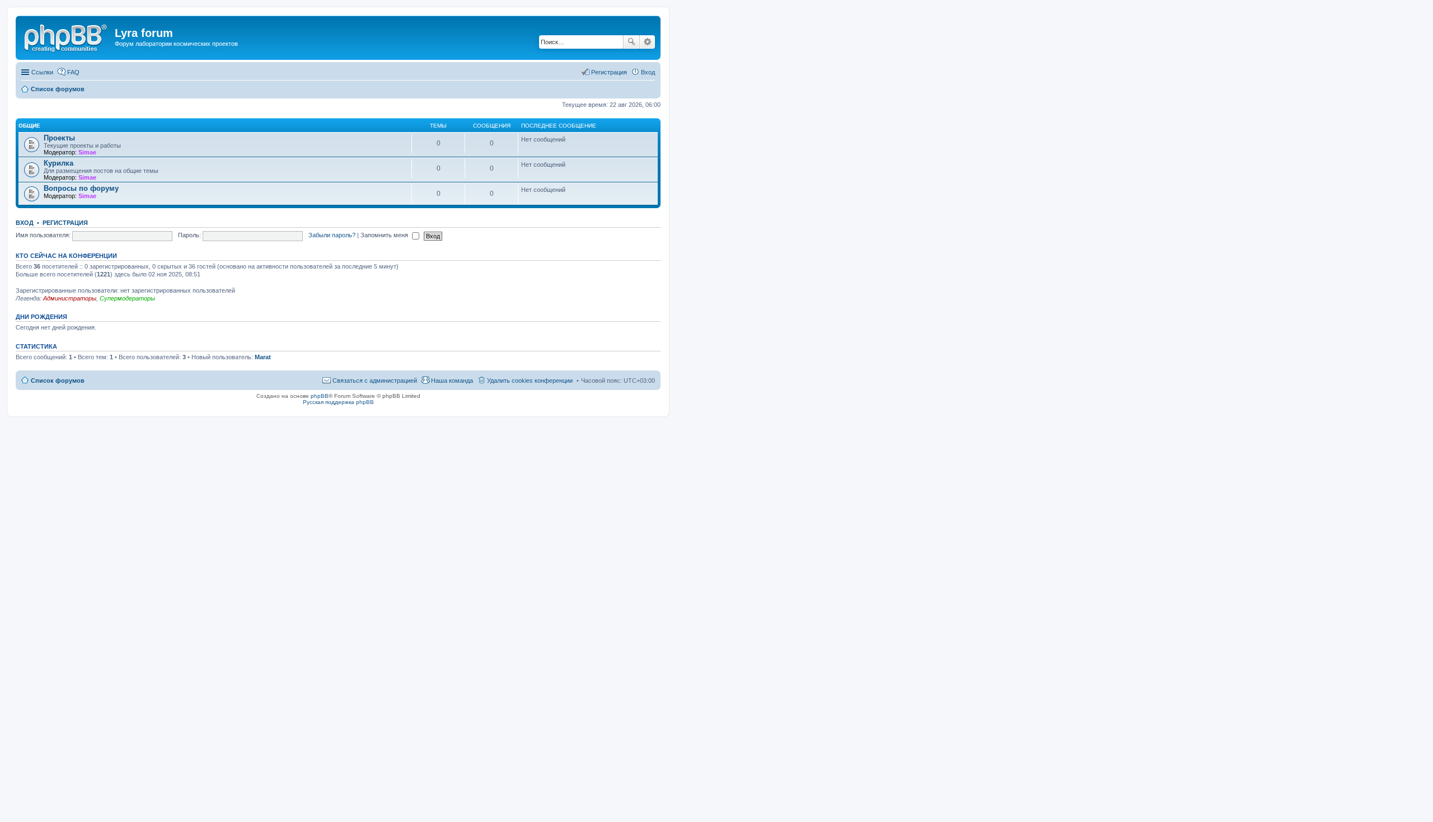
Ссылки (42, 72)
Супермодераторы (127, 298)
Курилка (58, 163)
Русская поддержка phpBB (338, 402)
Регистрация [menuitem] (609, 72)
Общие (29, 126)
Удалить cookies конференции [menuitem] (530, 380)
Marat (263, 357)
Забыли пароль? (331, 235)
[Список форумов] (66, 36)
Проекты (59, 138)
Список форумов (58, 380)
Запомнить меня (385, 235)
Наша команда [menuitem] (452, 380)
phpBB (320, 396)
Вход (25, 222)
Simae (87, 152)
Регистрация (65, 222)
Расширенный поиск (647, 42)
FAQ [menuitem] (73, 72)
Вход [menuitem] (648, 72)
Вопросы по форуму (81, 188)
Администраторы (69, 298)
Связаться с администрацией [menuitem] (375, 380)
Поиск (631, 42)
